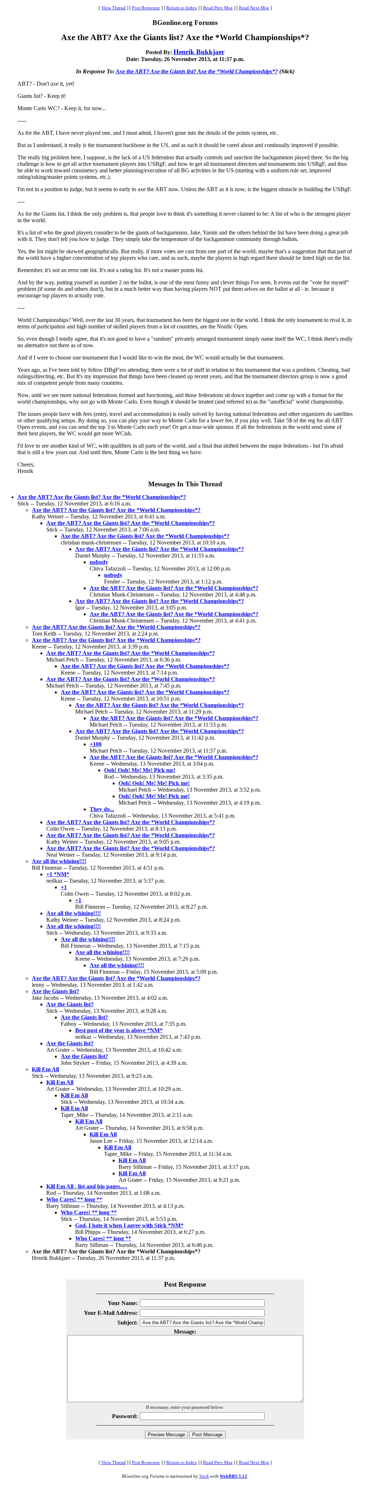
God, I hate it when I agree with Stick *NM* (129, 1225)
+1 (64, 887)
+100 (96, 744)
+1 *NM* (57, 874)
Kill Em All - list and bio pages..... (86, 1186)
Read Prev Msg (218, 7)
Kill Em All (45, 1069)
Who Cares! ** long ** (74, 1199)
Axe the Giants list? (55, 991)
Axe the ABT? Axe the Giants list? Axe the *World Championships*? (197, 71)
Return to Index (181, 7)
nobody (99, 562)
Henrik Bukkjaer (198, 52)
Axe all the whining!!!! (59, 861)
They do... (102, 809)
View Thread (113, 7)
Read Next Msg (254, 7)
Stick (204, 1476)
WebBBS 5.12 (233, 1476)
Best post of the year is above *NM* (119, 1030)
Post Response (146, 7)
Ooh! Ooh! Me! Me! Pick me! (139, 770)
